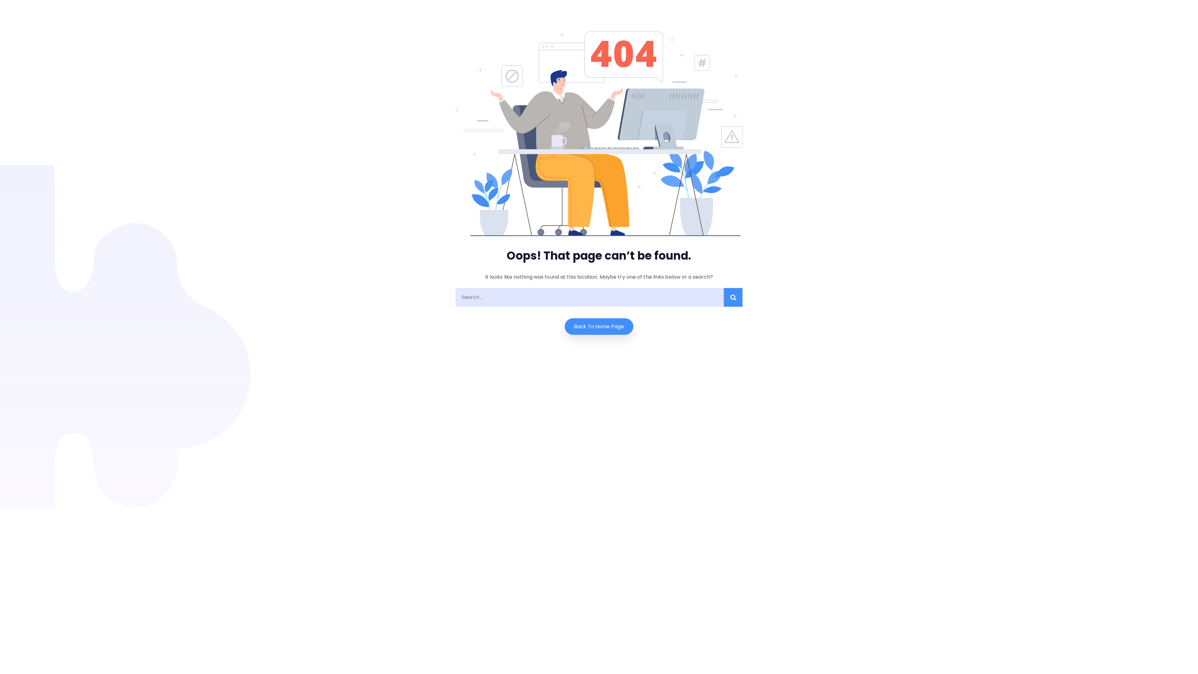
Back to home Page (599, 326)
